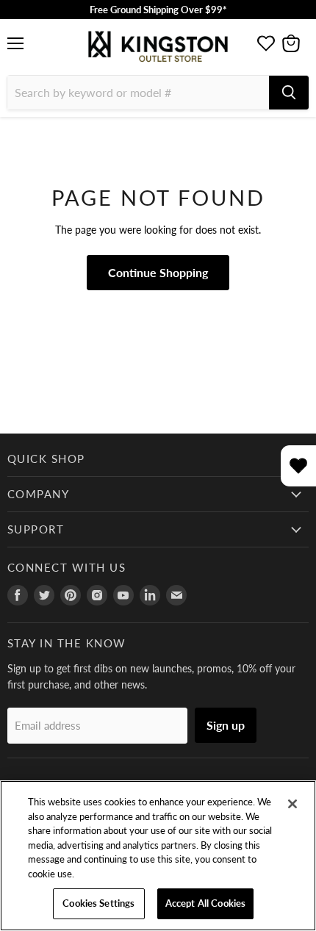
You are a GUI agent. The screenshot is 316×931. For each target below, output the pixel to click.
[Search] (289, 92)
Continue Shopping (158, 272)
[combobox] (138, 92)
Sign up (226, 725)
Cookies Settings (98, 903)
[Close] (292, 804)
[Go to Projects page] (266, 43)
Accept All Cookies (205, 903)
